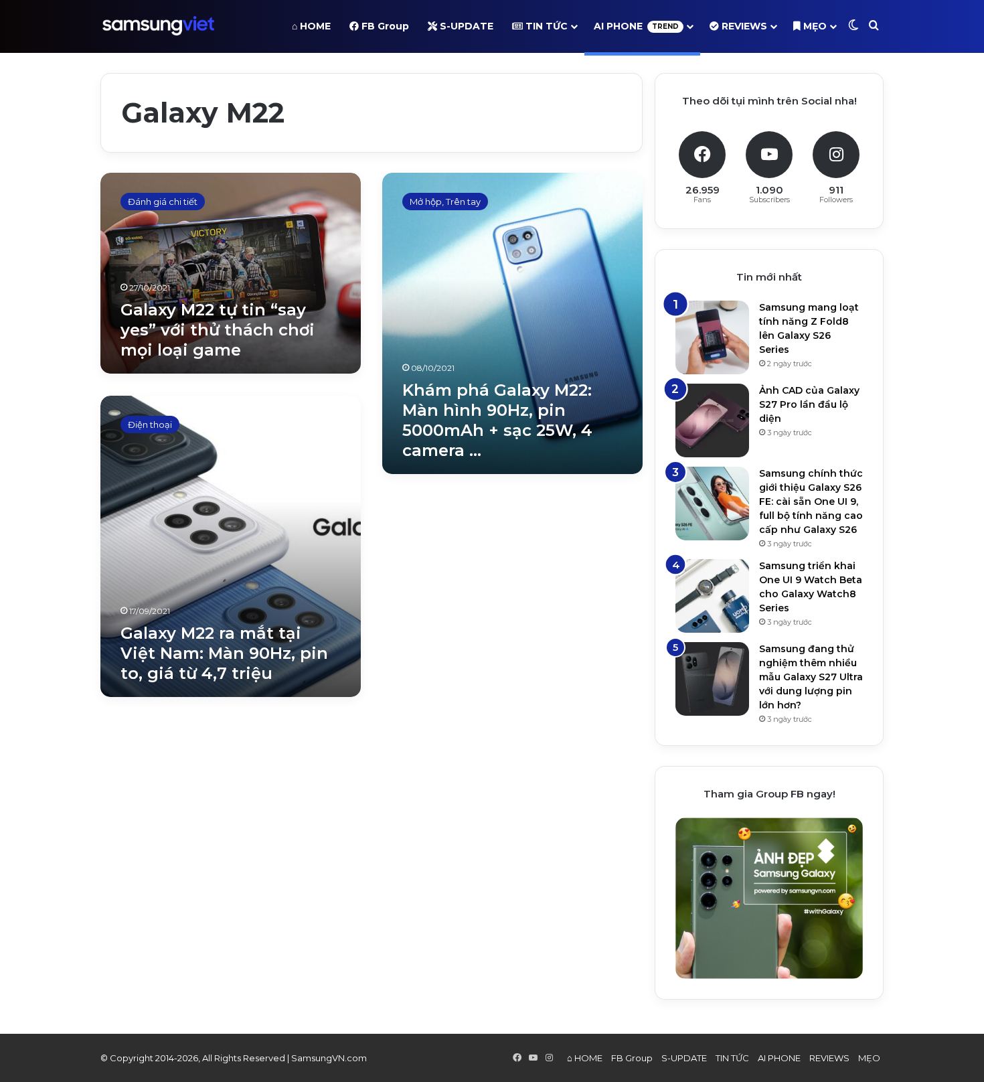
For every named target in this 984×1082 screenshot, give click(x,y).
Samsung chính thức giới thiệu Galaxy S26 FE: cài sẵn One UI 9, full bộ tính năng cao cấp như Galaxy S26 (811, 501)
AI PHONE (636, 26)
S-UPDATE (465, 26)
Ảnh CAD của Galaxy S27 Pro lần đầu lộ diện (809, 404)
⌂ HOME (311, 26)
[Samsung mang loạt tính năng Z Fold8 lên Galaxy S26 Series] (712, 337)
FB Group (384, 26)
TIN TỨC (545, 26)
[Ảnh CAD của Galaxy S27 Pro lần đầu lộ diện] (712, 420)
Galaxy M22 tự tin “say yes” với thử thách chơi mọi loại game (217, 330)
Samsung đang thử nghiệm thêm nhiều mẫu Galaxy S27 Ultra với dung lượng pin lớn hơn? (811, 677)
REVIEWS (743, 26)
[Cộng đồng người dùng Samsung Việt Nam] (158, 26)
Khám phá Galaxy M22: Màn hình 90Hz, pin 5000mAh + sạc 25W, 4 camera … (497, 420)
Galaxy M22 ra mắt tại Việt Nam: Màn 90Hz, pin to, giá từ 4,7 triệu (224, 653)
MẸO (814, 26)
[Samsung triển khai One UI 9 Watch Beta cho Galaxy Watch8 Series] (712, 596)
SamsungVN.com (329, 1058)
